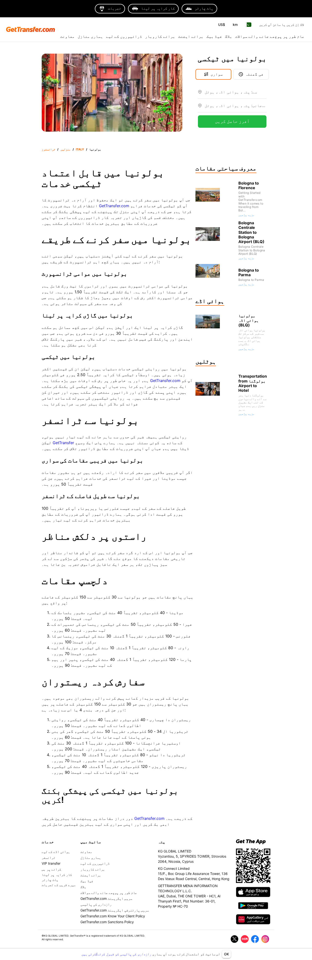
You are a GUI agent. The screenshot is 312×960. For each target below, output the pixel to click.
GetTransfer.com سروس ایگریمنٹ (106, 898)
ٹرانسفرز (48, 149)
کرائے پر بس (51, 869)
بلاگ (228, 36)
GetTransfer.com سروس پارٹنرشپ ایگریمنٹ (114, 910)
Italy (80, 149)
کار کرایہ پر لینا (57, 874)
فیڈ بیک (214, 36)
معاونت (67, 36)
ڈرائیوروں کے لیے (124, 36)
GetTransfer (63, 442)
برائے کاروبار (160, 36)
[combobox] (235, 94)
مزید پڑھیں (246, 215)
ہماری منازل (90, 36)
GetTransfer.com (114, 205)
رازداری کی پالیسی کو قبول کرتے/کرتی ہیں (116, 954)
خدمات (48, 841)
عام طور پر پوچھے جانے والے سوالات (269, 36)
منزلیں (65, 149)
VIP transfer (51, 863)
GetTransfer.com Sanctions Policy (107, 922)
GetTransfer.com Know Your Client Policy (112, 916)
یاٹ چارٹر (50, 880)
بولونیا (95, 149)
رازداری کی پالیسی (96, 904)
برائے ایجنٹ (191, 36)
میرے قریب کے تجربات (59, 885)
